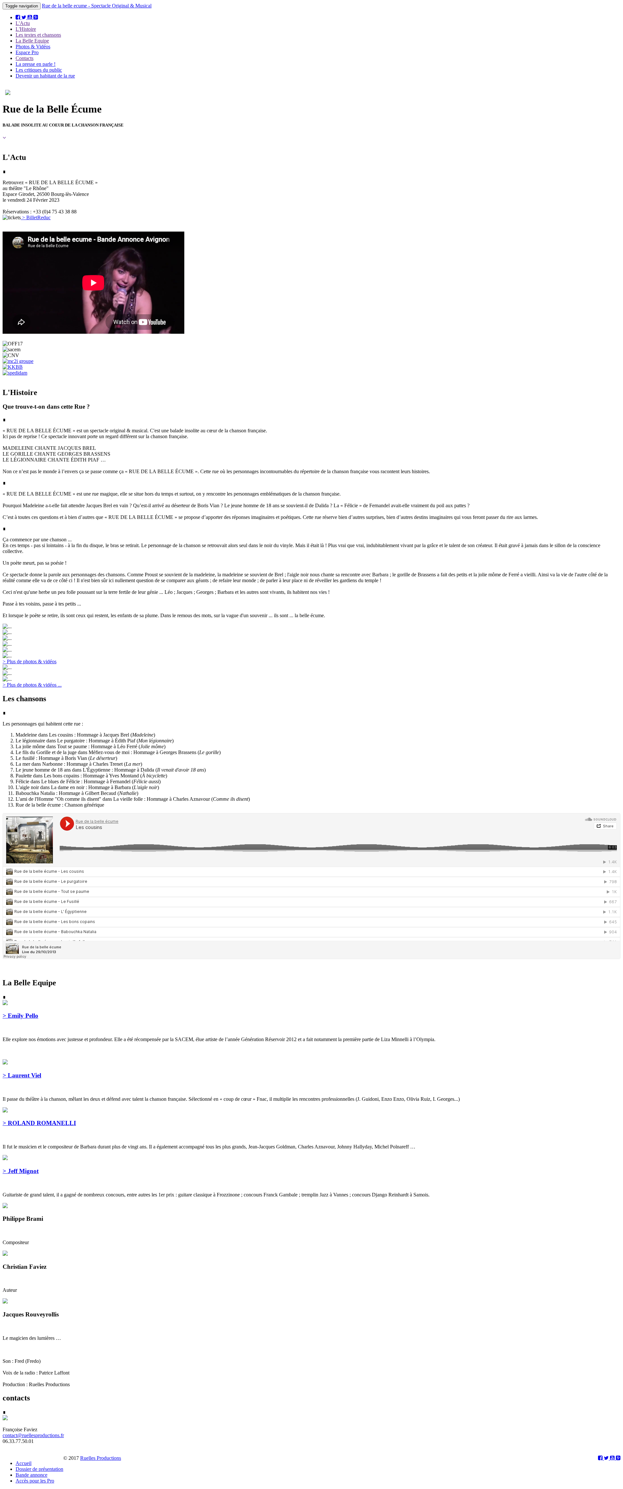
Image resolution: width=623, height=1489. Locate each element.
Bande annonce (31, 1475)
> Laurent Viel (22, 1075)
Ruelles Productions (100, 1458)
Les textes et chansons (38, 35)
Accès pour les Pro (35, 1480)
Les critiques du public (39, 70)
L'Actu (23, 23)
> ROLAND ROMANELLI (39, 1123)
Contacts (24, 58)
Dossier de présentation (39, 1469)
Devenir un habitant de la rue (45, 75)
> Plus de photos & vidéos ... (32, 685)
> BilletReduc (36, 217)
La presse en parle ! (35, 64)
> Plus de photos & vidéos (29, 661)
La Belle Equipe (32, 40)
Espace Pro (27, 52)
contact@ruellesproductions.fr (33, 1435)
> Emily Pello (20, 1015)
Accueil (23, 1463)
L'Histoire (26, 29)
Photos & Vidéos (33, 46)
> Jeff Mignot (21, 1171)
